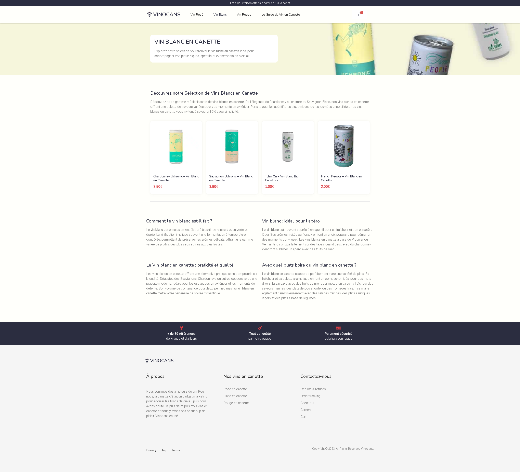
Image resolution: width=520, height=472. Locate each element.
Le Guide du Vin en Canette (280, 14)
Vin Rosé (197, 14)
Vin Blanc (219, 14)
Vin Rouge (244, 14)
